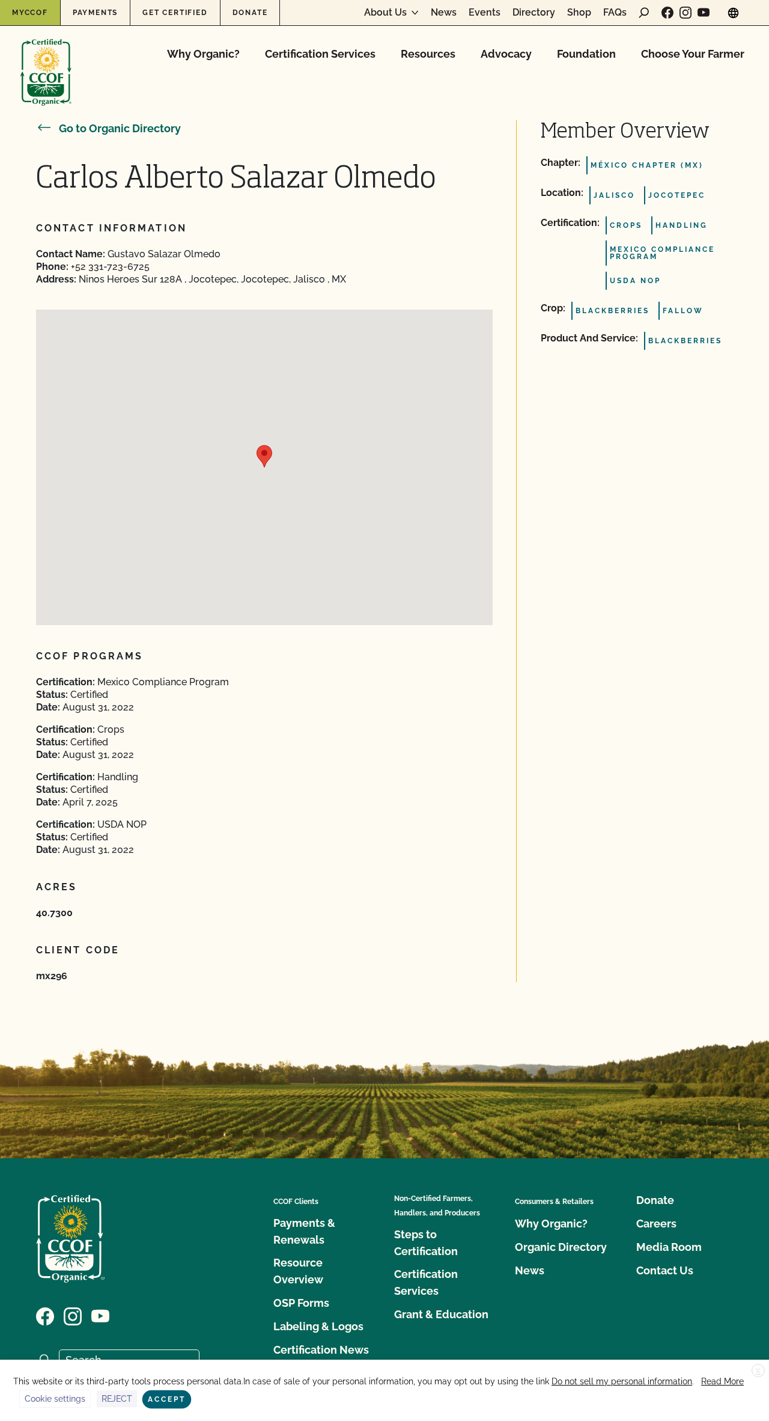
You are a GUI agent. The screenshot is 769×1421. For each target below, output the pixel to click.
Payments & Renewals (304, 1231)
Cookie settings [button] (55, 1399)
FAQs (615, 12)
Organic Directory (561, 1247)
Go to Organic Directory (120, 128)
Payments (95, 12)
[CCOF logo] (46, 60)
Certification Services (320, 53)
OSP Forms (301, 1303)
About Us (385, 12)
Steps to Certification (426, 1243)
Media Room (669, 1247)
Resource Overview (298, 1271)
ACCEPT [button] (167, 1399)
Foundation (586, 53)
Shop (579, 12)
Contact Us (664, 1270)
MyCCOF (30, 12)
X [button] (758, 1371)
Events (484, 12)
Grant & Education (441, 1314)
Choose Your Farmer (692, 53)
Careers (656, 1223)
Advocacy (506, 53)
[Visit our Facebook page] (667, 13)
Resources (428, 53)
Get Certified (174, 12)
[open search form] (644, 12)
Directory (533, 12)
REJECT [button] (117, 1399)
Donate (250, 12)
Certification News (321, 1349)
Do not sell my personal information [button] (622, 1381)
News (444, 12)
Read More (722, 1381)
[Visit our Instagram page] (685, 13)
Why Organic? (203, 53)
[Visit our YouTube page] (704, 13)
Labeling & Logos (318, 1326)
